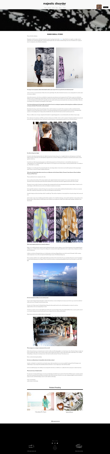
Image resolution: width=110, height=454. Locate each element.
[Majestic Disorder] (55, 4)
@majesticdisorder (56, 421)
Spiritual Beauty (69, 412)
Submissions (55, 447)
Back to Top (55, 440)
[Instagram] (52, 443)
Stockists (49, 7)
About (57, 7)
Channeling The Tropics (40, 412)
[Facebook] (54, 443)
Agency (60, 7)
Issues (46, 7)
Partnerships (55, 448)
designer (61, 39)
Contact (55, 449)
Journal (53, 7)
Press (55, 445)
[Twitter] (57, 443)
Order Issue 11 (105, 7)
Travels (64, 7)
